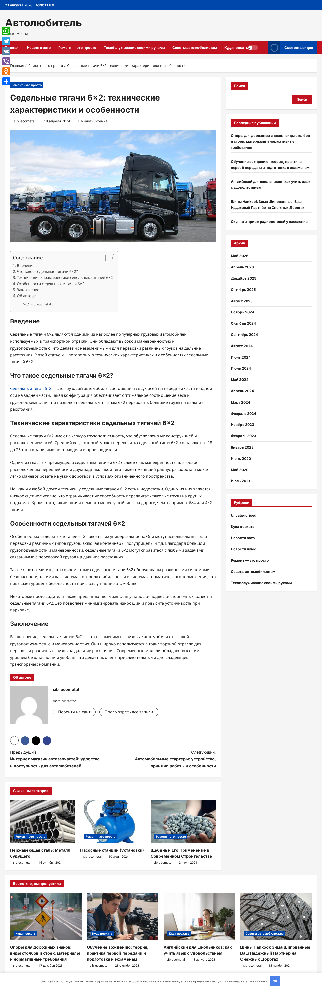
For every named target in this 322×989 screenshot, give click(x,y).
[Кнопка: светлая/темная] (253, 47)
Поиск (239, 86)
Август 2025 (242, 301)
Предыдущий (55, 759)
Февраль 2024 (243, 413)
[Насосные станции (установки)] (112, 821)
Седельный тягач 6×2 (30, 388)
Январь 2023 (242, 447)
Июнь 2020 (241, 458)
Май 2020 (239, 470)
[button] (107, 258)
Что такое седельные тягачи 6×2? (47, 271)
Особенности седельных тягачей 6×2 (51, 283)
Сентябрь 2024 (244, 334)
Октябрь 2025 (243, 289)
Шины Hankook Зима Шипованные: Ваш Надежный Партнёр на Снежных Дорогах (276, 953)
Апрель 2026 (242, 267)
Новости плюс (243, 549)
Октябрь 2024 (243, 323)
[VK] (6, 51)
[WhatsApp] (6, 31)
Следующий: (175, 759)
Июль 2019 (240, 481)
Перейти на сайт (74, 712)
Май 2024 (239, 379)
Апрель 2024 (242, 391)
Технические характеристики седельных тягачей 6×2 (65, 277)
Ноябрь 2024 (242, 312)
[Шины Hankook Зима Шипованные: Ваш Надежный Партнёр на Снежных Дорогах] (276, 916)
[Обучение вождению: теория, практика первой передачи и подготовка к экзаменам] (122, 916)
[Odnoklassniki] (6, 71)
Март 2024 (240, 402)
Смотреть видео (298, 47)
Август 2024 (242, 346)
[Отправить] (6, 81)
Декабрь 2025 (243, 278)
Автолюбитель (43, 22)
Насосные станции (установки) (112, 850)
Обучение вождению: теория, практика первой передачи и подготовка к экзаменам (117, 953)
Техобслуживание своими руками (134, 47)
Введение (25, 265)
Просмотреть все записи (129, 712)
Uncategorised (243, 515)
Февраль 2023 (243, 436)
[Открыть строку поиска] (263, 48)
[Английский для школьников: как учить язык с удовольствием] (199, 916)
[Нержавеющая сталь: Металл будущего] (42, 821)
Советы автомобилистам (194, 47)
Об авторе (26, 295)
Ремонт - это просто (27, 85)
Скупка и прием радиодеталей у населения (269, 221)
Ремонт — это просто (77, 47)
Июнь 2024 (241, 368)
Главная (12, 47)
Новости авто (39, 47)
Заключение (28, 289)
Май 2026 (239, 256)
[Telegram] (6, 41)
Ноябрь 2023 (242, 424)
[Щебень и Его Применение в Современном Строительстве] (183, 821)
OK (275, 981)
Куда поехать (236, 47)
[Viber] (6, 61)
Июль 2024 (241, 357)
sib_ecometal (25, 121)
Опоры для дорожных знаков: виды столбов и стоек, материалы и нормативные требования (270, 141)
